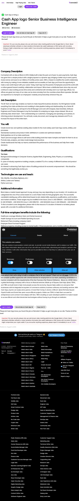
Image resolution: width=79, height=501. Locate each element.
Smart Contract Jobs (17, 407)
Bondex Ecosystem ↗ (11, 352)
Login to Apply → (8, 33)
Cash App (8, 15)
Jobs (3, 2)
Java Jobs (14, 475)
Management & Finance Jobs (49, 416)
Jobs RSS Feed (65, 370)
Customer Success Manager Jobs (21, 459)
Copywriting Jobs (45, 459)
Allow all (65, 270)
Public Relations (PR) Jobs (19, 438)
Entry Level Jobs (45, 496)
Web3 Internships (46, 349)
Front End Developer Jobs (19, 450)
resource (43, 204)
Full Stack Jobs (15, 398)
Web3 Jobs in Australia (28, 386)
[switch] (30, 263)
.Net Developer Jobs (46, 475)
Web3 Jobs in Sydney (27, 383)
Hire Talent (31, 2)
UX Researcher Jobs (17, 469)
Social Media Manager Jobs (19, 447)
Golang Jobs (44, 493)
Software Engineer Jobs (18, 496)
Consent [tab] (13, 235)
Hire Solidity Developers (48, 384)
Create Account (46, 365)
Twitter (9, 50)
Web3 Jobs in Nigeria (27, 368)
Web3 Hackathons (46, 352)
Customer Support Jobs (47, 413)
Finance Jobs (15, 456)
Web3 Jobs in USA (26, 362)
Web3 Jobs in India (27, 352)
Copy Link (42, 33)
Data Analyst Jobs (16, 490)
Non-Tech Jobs (44, 428)
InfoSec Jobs (15, 416)
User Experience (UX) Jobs (48, 481)
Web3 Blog (44, 358)
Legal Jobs (14, 462)
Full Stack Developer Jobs (48, 490)
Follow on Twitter (68, 362)
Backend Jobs (44, 395)
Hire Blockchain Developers (46, 375)
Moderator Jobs (45, 484)
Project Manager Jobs (47, 450)
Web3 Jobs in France (27, 371)
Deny (14, 270)
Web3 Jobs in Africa (27, 358)
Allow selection (39, 270)
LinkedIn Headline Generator (66, 351)
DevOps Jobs (44, 419)
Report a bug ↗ (65, 376)
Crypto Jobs (14, 422)
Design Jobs (14, 410)
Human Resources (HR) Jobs (19, 444)
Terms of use (65, 373)
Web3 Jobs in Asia (26, 349)
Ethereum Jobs (15, 425)
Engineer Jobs (44, 404)
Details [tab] (39, 235)
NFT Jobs (43, 407)
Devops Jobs (44, 465)
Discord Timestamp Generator (67, 347)
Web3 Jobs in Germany (28, 377)
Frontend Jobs (15, 395)
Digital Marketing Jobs (17, 484)
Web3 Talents (45, 355)
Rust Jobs (43, 401)
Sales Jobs (14, 441)
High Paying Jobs (21, 2)
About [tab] (66, 235)
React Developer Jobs (17, 478)
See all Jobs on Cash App (25, 33)
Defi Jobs (14, 404)
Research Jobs (44, 462)
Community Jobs (45, 425)
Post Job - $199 (45, 368)
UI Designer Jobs (45, 472)
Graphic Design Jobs (17, 487)
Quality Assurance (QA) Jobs (49, 447)
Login (20, 6)
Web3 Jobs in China (27, 380)
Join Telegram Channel (56, 335)
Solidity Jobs (14, 401)
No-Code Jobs (15, 419)
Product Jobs (15, 413)
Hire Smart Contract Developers (47, 380)
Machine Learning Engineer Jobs (21, 465)
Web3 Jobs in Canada (28, 374)
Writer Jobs (14, 428)
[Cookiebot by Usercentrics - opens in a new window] (68, 229)
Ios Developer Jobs (16, 472)
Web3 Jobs (44, 346)
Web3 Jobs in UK (26, 365)
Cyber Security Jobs (17, 481)
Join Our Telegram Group (68, 366)
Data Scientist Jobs (46, 487)
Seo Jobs (13, 453)
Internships (10, 2)
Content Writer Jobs (17, 493)
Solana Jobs (44, 422)
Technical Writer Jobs (46, 444)
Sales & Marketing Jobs (47, 410)
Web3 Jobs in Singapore (28, 355)
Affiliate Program (66, 359)
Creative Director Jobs (47, 456)
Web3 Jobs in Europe (27, 346)
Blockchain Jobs (45, 398)
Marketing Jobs (45, 441)
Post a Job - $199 (31, 6)
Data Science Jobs (46, 469)
